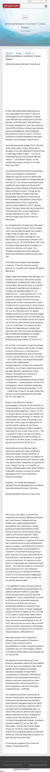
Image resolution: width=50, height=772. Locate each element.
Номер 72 (29, 53)
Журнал (9, 53)
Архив (19, 53)
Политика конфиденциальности (38, 764)
